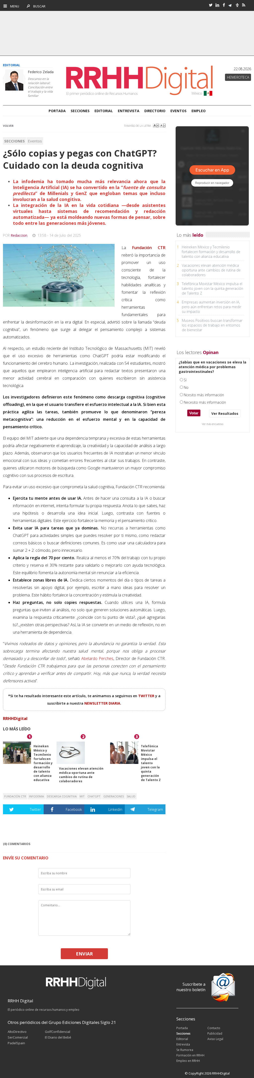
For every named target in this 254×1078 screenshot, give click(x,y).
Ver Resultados (224, 413)
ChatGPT (94, 796)
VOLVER (8, 126)
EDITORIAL (104, 110)
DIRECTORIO (154, 110)
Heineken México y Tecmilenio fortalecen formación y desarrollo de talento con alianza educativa (43, 763)
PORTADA (57, 110)
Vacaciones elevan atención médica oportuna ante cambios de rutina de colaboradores (81, 774)
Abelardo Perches (97, 658)
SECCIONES (80, 110)
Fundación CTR (15, 796)
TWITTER (146, 695)
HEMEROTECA (238, 77)
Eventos (35, 140)
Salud (131, 796)
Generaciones (113, 796)
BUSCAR (38, 6)
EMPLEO (198, 110)
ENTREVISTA (128, 110)
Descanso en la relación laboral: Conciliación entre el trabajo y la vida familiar (40, 87)
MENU (13, 6)
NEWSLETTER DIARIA (102, 703)
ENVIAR (84, 954)
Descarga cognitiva (62, 796)
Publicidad (214, 1033)
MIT (82, 796)
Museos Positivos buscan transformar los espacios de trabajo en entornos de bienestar (212, 325)
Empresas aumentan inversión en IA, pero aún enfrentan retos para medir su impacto (211, 307)
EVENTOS (178, 110)
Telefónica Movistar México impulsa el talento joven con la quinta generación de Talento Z (151, 763)
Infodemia (36, 796)
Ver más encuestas (212, 424)
